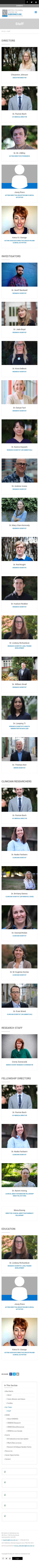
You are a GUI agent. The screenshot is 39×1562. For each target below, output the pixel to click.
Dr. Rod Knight (19, 564)
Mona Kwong (19, 1210)
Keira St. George (19, 237)
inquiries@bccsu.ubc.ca (10, 1540)
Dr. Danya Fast (19, 408)
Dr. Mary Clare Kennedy (19, 525)
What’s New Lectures (14, 1443)
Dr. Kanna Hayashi (20, 447)
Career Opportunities (12, 1455)
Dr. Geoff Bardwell (19, 290)
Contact (8, 1459)
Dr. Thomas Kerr (19, 765)
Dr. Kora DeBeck (20, 368)
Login (17, 1558)
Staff (9, 1411)
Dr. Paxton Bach (20, 114)
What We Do (9, 1391)
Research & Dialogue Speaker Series (19, 1447)
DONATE (19, 6)
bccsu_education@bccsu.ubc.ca (24, 1546)
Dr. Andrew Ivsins (19, 486)
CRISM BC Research (14, 1423)
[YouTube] (9, 1558)
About (9, 1395)
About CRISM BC (12, 1419)
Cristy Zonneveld (19, 1062)
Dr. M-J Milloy (19, 153)
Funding (9, 1403)
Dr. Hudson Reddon (19, 604)
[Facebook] (3, 1558)
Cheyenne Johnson (19, 75)
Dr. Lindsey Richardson (20, 643)
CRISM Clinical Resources (15, 1427)
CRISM (7, 1415)
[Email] (17, 1374)
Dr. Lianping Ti (19, 723)
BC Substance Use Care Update (17, 1439)
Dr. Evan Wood (19, 1011)
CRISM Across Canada (14, 1431)
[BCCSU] (12, 13)
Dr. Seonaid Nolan (19, 933)
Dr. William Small (19, 684)
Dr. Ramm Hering (19, 1191)
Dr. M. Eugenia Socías (19, 972)
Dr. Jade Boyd (19, 329)
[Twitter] (6, 1558)
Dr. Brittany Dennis (19, 894)
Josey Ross (19, 192)
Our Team (8, 1407)
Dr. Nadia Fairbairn (20, 854)
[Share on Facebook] (10, 1374)
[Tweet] (14, 1374)
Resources (8, 1451)
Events (7, 1435)
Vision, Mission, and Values (16, 1399)
